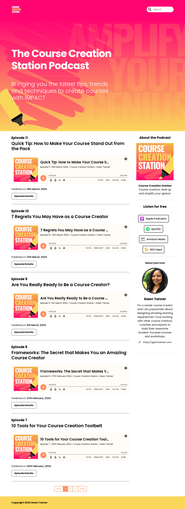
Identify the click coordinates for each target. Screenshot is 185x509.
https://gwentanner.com (157, 342)
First (58, 488)
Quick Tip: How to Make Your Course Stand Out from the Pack (67, 146)
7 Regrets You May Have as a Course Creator (59, 216)
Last (82, 488)
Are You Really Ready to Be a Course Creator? (60, 285)
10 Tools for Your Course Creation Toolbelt (56, 426)
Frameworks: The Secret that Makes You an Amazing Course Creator (68, 355)
